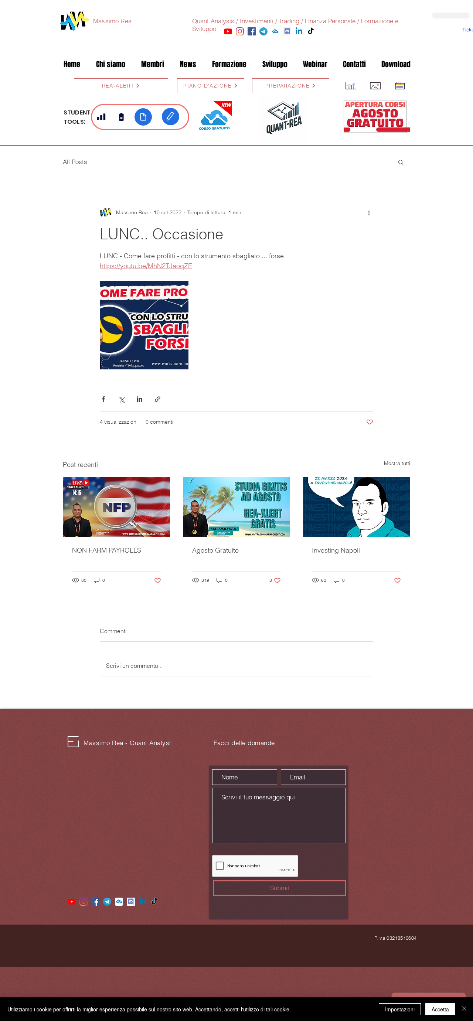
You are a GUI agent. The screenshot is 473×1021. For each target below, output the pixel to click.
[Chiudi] (464, 1009)
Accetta (440, 1009)
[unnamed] (275, 31)
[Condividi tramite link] (157, 399)
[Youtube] (228, 31)
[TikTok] (311, 31)
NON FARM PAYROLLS (106, 550)
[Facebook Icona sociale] (252, 31)
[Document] (143, 117)
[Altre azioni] (368, 212)
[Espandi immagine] (144, 325)
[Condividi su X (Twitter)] (121, 399)
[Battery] (121, 117)
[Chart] (101, 117)
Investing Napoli (336, 550)
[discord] (287, 31)
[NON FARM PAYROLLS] (116, 507)
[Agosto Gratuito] (236, 507)
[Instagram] (240, 31)
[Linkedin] (299, 31)
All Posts (75, 161)
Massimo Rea (112, 21)
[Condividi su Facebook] (103, 399)
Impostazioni (400, 1009)
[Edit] (170, 116)
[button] (152, 64)
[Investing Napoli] (356, 507)
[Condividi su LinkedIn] (139, 399)
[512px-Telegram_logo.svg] (263, 31)
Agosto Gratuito (215, 550)
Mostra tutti (397, 463)
